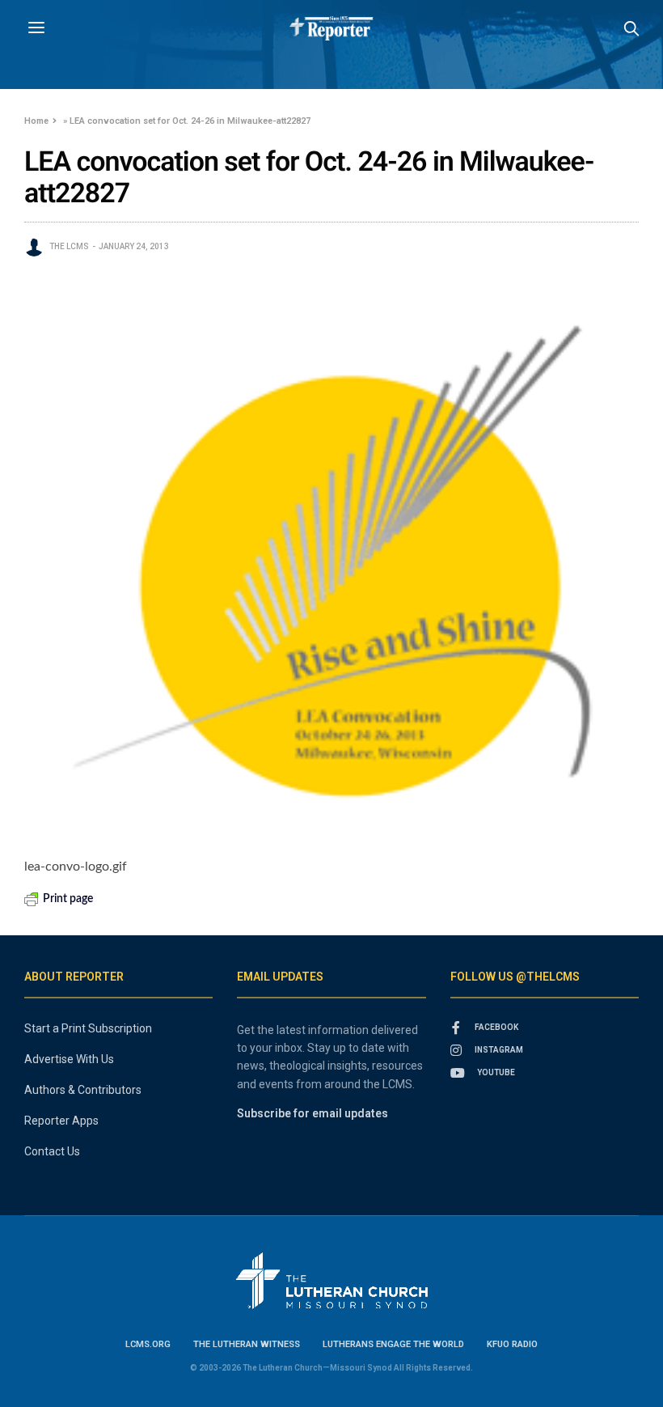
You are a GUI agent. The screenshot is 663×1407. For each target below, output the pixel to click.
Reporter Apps (61, 1120)
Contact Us (52, 1151)
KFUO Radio (512, 1344)
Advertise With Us (69, 1059)
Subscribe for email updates (312, 1113)
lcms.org (148, 1344)
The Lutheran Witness (246, 1344)
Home (36, 121)
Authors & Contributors (82, 1089)
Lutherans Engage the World (393, 1344)
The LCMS (69, 246)
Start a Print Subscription (88, 1028)
